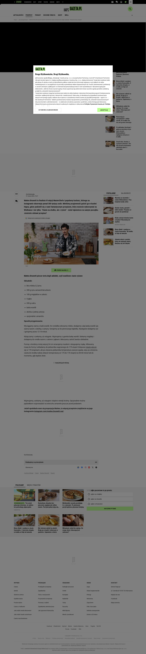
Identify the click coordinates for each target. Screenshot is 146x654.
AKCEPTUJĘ (104, 110)
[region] (73, 89)
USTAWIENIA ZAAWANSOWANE (48, 110)
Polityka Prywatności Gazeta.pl (94, 104)
